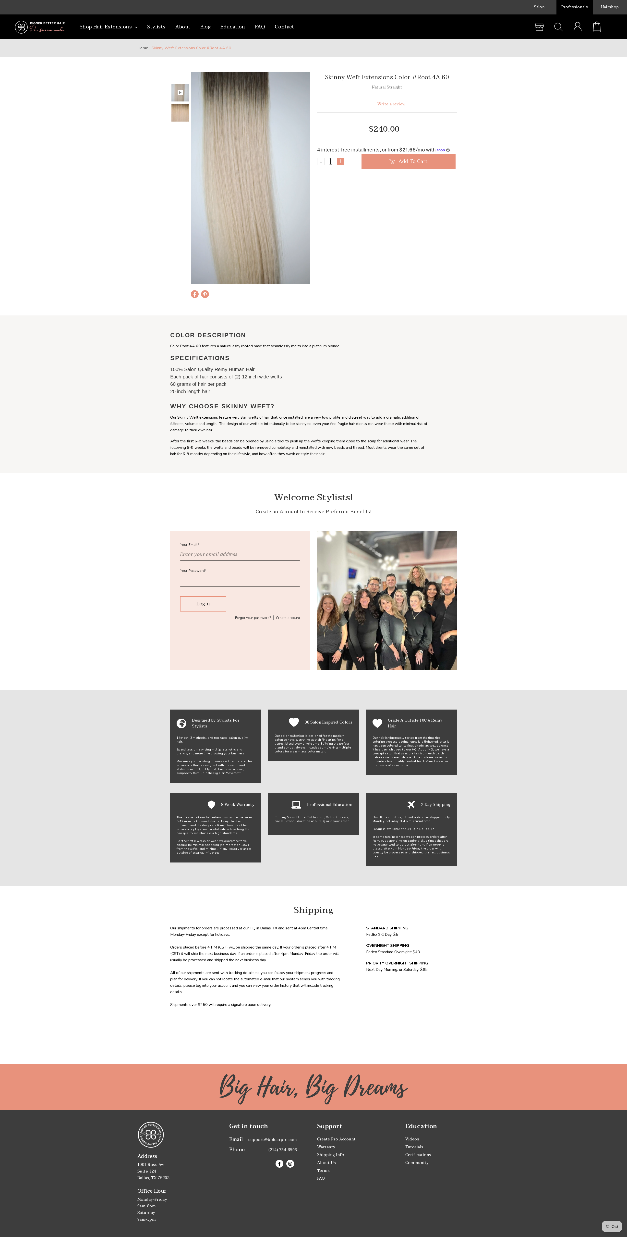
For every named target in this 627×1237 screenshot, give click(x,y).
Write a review (391, 104)
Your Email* (189, 544)
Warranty (326, 1147)
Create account (288, 617)
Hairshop (610, 7)
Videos (412, 1139)
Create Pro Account (336, 1139)
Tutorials (414, 1147)
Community (417, 1162)
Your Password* (193, 570)
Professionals (574, 7)
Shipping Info (330, 1154)
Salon (539, 7)
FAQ (321, 1178)
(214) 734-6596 (282, 1150)
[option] (250, 178)
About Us (326, 1162)
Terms (323, 1170)
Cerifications (418, 1154)
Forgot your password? (253, 617)
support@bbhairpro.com (272, 1139)
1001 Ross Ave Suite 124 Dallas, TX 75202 (153, 1171)
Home (142, 48)
